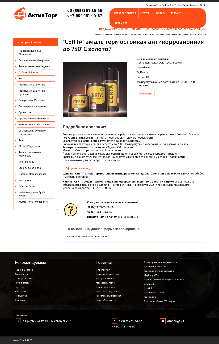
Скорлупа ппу (21, 274)
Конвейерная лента (105, 282)
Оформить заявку (77, 168)
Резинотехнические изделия (34, 124)
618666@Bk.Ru (176, 321)
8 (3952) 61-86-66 (86, 10)
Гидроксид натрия (24, 269)
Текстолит (20, 300)
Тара (21, 140)
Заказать (145, 93)
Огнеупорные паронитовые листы (160, 262)
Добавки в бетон (28, 72)
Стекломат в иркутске (155, 266)
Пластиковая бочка (105, 287)
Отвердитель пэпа (24, 278)
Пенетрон (20, 287)
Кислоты (23, 78)
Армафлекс (20, 291)
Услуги (145, 13)
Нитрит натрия (22, 282)
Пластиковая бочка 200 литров (159, 301)
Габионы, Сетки (27, 186)
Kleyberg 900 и (151, 275)
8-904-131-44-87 (101, 211)
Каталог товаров (125, 13)
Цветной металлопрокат (32, 173)
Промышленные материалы (34, 118)
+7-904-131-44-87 (86, 15)
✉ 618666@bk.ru (128, 216)
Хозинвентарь (26, 161)
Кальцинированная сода (107, 274)
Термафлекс (150, 297)
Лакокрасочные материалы (34, 60)
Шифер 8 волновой (105, 278)
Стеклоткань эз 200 (154, 292)
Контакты (176, 13)
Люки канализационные (32, 84)
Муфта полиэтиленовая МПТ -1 (36, 201)
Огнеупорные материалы (32, 100)
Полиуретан (21, 295)
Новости (160, 13)
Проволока (25, 112)
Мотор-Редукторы (29, 146)
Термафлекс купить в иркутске (159, 271)
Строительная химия (30, 167)
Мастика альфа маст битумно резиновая (164, 279)
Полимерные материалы (32, 106)
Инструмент (25, 179)
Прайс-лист (121, 22)
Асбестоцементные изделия (34, 66)
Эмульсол (149, 284)
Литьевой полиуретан (106, 300)
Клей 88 (148, 288)
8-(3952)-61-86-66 (102, 207)
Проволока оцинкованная (108, 295)
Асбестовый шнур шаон (107, 291)
